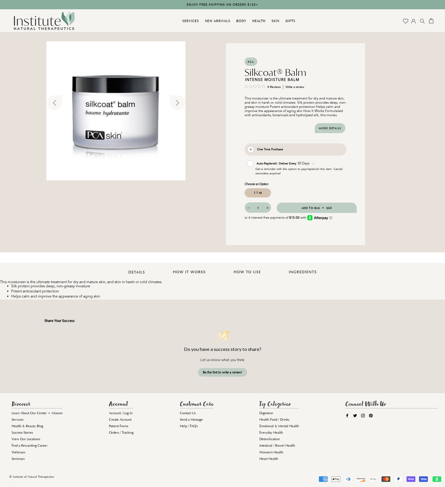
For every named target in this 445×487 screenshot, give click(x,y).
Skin (275, 21)
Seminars (18, 459)
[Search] (422, 20)
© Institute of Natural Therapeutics (31, 477)
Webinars (18, 452)
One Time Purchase (270, 149)
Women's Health (271, 452)
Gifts (290, 21)
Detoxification (269, 439)
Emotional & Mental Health (279, 426)
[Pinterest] (371, 415)
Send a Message (191, 419)
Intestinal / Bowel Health (277, 445)
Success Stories (22, 432)
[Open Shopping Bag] (431, 20)
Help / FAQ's (189, 426)
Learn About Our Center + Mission (37, 413)
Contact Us (188, 413)
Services (190, 21)
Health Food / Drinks (274, 419)
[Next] (177, 102)
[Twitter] (355, 415)
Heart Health (268, 459)
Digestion (266, 413)
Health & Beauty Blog (27, 426)
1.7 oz (258, 193)
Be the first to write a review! (222, 372)
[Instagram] (363, 415)
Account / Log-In (121, 413)
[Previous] (54, 102)
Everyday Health (271, 432)
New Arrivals (217, 21)
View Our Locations (26, 439)
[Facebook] (347, 415)
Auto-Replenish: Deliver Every (277, 163)
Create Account (120, 419)
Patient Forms (118, 426)
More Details (330, 128)
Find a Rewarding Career (30, 445)
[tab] (136, 269)
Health (258, 21)
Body (240, 21)
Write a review (295, 87)
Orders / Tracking (121, 432)
